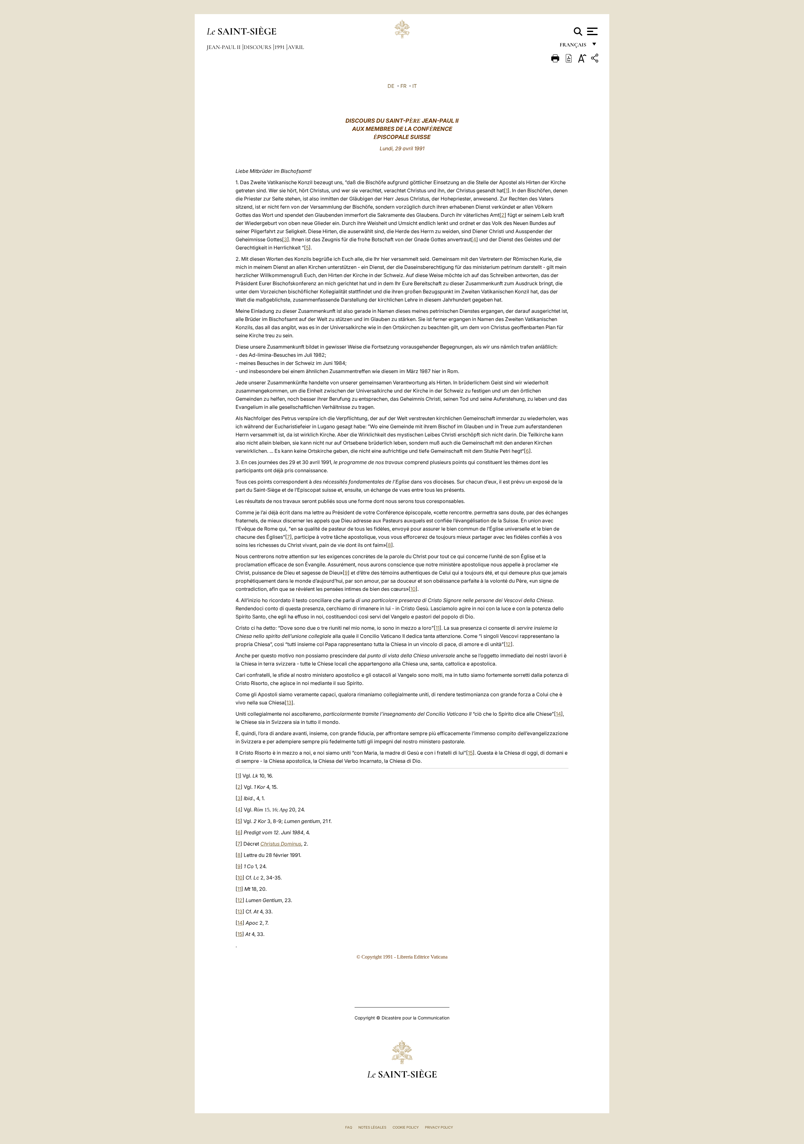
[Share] (595, 59)
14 (558, 714)
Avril (296, 47)
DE (391, 86)
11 (437, 628)
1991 (280, 47)
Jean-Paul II (224, 47)
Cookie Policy (406, 1127)
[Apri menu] (591, 31)
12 (508, 644)
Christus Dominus (280, 844)
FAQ (348, 1127)
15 (470, 753)
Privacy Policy (439, 1127)
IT (414, 86)
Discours (258, 47)
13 (288, 702)
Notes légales (372, 1127)
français (573, 46)
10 (413, 589)
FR (403, 86)
